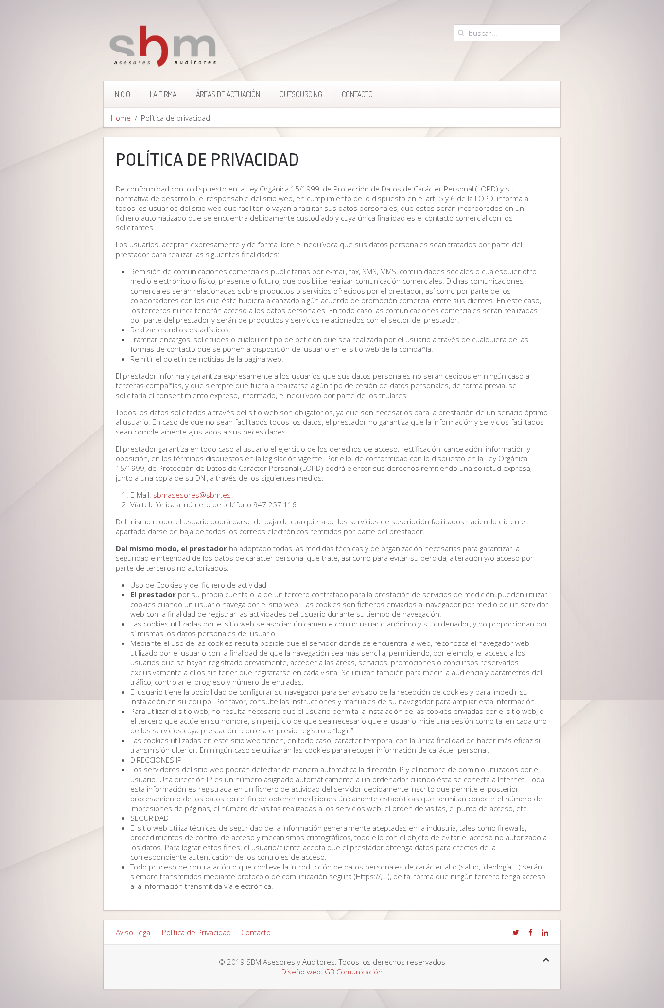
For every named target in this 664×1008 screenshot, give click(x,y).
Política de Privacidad (196, 932)
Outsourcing (301, 94)
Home (121, 117)
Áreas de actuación (228, 94)
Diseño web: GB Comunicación (332, 971)
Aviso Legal (134, 932)
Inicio (121, 94)
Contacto (357, 94)
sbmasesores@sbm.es (192, 495)
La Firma (163, 94)
